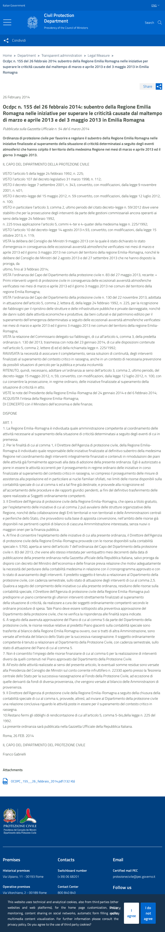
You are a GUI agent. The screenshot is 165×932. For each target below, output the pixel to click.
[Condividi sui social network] (6, 40)
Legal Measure (99, 55)
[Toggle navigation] (7, 22)
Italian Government (14, 5)
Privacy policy (115, 910)
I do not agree (148, 913)
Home (7, 55)
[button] (159, 22)
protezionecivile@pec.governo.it (134, 876)
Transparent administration (61, 55)
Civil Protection (59, 18)
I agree (131, 913)
